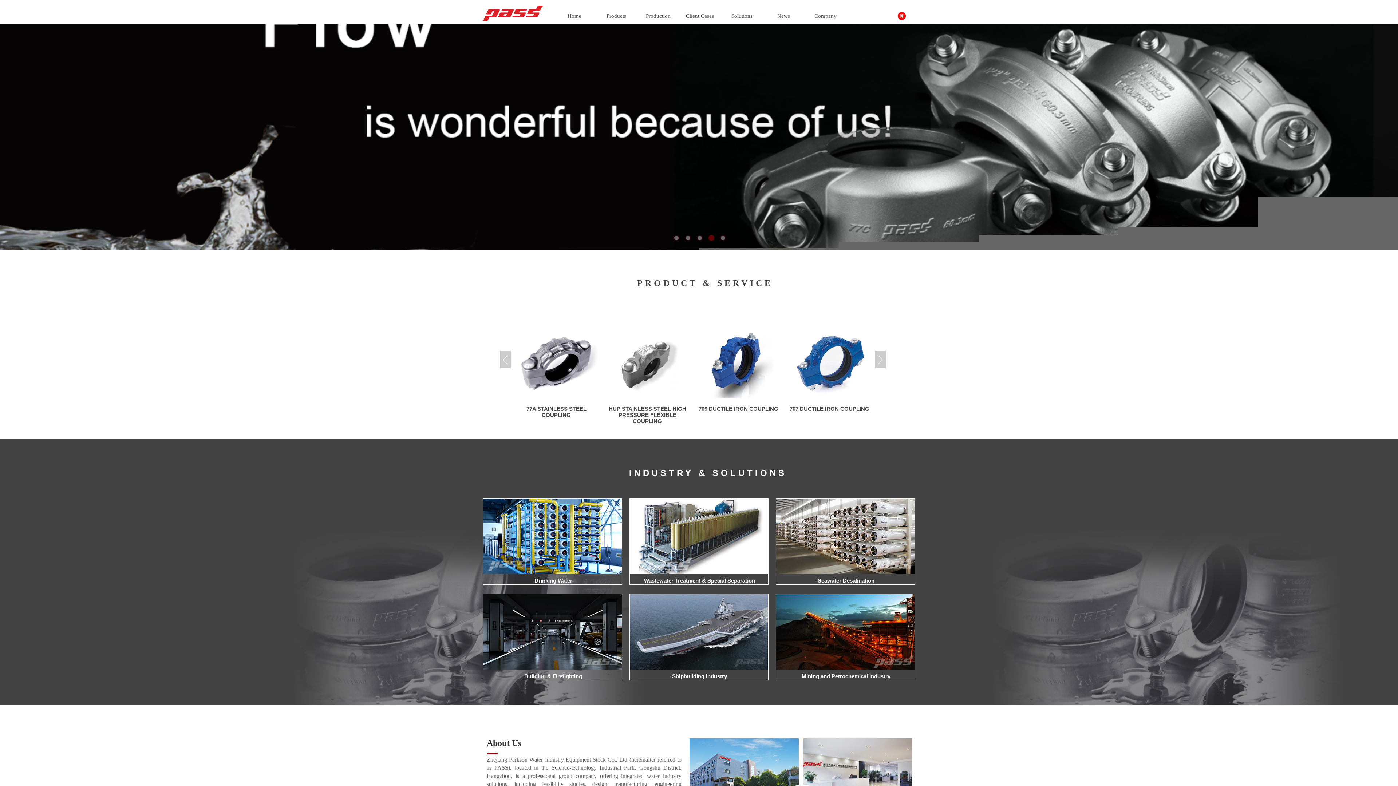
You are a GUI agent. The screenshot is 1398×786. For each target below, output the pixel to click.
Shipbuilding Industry (699, 676)
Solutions (742, 16)
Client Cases (700, 16)
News (783, 16)
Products (616, 16)
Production (658, 16)
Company (825, 16)
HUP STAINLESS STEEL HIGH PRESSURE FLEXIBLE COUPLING (556, 415)
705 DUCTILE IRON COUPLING (829, 409)
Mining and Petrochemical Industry (846, 676)
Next (880, 359)
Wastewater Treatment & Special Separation (699, 580)
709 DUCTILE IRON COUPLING (647, 409)
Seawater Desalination (846, 580)
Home (574, 16)
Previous (505, 359)
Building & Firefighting (553, 676)
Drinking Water (553, 580)
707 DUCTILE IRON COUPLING (738, 409)
